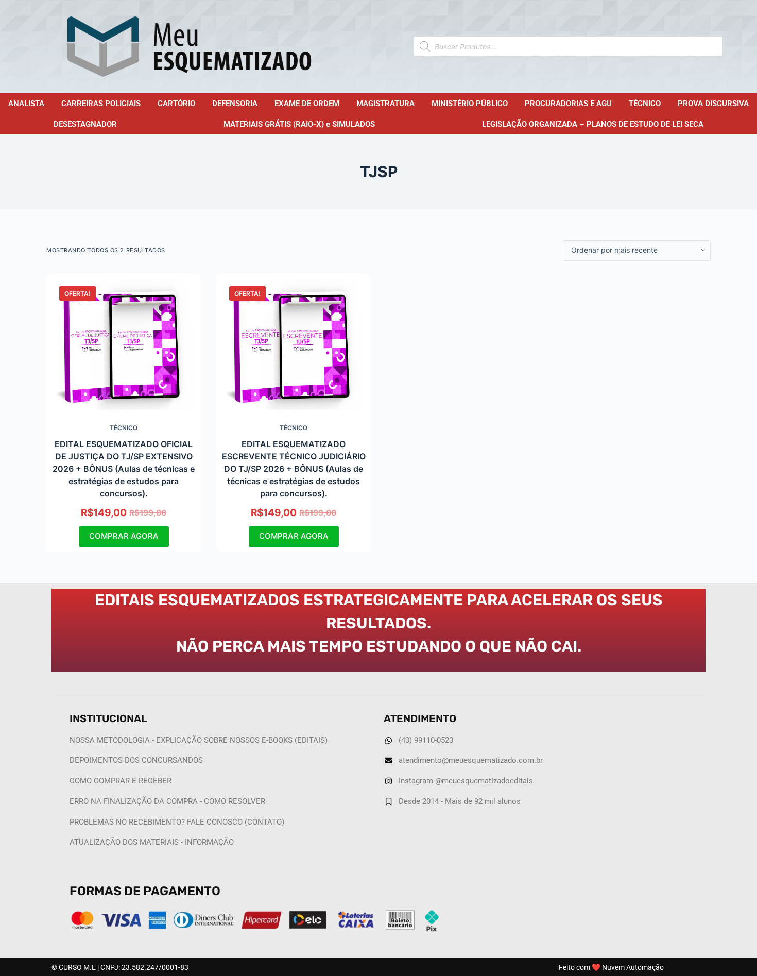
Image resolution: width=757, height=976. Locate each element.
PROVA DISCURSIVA (713, 103)
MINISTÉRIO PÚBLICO (470, 103)
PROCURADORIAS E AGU (568, 103)
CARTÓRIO (176, 103)
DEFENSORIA (234, 103)
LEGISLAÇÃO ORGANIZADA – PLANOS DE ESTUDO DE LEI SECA (592, 124)
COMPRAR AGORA (124, 536)
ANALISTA (26, 103)
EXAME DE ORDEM (306, 103)
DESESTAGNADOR (85, 124)
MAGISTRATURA (385, 103)
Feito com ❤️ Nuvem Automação (611, 967)
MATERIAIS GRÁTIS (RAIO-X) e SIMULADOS (299, 124)
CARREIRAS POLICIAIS (101, 103)
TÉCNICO (645, 103)
